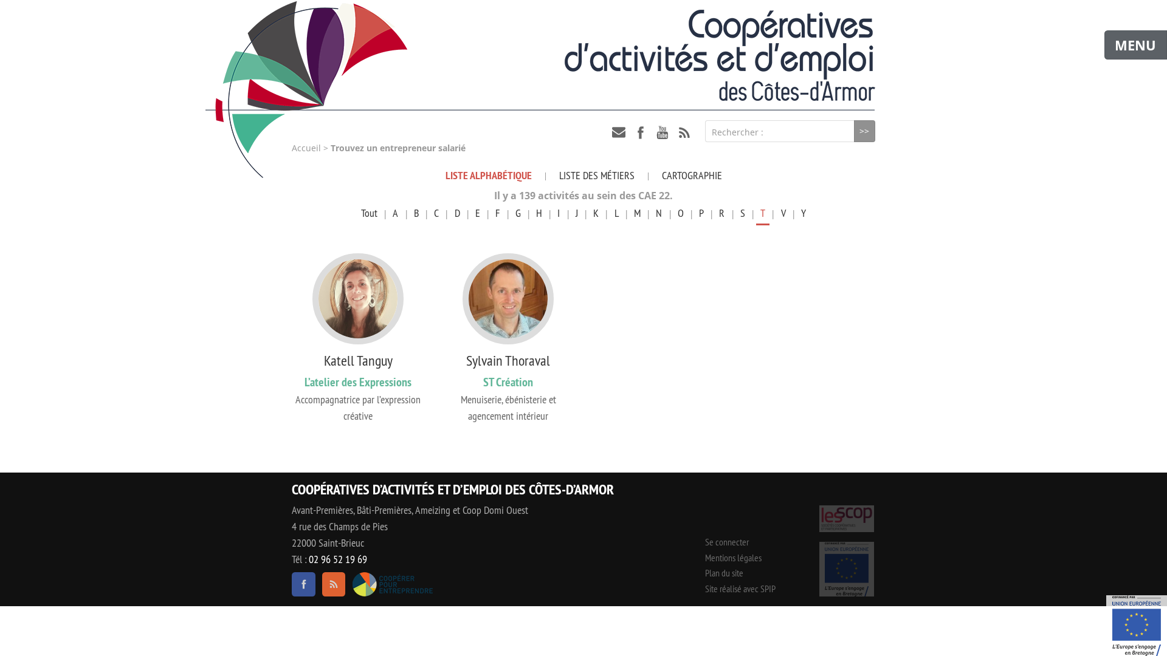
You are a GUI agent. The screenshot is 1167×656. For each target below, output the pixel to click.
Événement (1136, 625)
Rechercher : (737, 132)
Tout (369, 213)
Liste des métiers (597, 175)
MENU (1135, 45)
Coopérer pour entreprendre (392, 584)
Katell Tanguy (358, 360)
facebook (640, 132)
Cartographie (692, 175)
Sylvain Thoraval (508, 360)
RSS (684, 132)
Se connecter (727, 542)
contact (618, 132)
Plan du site (724, 573)
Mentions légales (733, 558)
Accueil (306, 148)
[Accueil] (583, 55)
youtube (662, 132)
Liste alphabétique (489, 175)
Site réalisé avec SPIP (740, 589)
